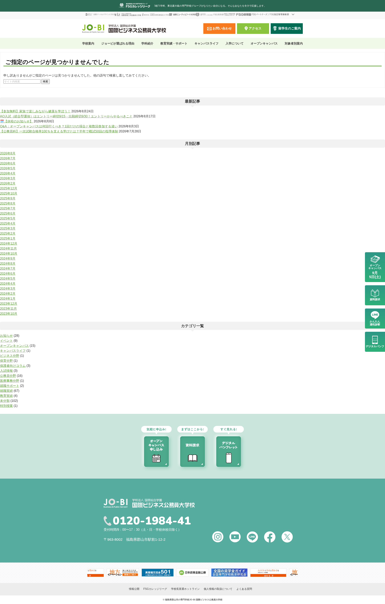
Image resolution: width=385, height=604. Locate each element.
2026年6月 (7, 163)
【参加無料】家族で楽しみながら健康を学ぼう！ (35, 111)
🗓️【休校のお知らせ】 (16, 121)
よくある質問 (244, 588)
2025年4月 (7, 223)
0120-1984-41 (152, 520)
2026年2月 (7, 183)
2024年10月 (8, 253)
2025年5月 (7, 218)
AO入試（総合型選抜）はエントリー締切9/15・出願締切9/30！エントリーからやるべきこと (66, 116)
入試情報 (6, 370)
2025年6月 (7, 213)
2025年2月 (7, 233)
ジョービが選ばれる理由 (117, 43)
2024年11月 (8, 248)
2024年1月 (7, 298)
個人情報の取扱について (218, 588)
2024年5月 (7, 278)
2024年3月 (7, 288)
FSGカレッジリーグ (155, 588)
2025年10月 (8, 193)
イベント (6, 340)
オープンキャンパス (264, 43)
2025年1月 (7, 238)
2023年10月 (8, 313)
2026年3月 (7, 178)
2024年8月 (7, 263)
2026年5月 (7, 168)
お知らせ (6, 335)
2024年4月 (7, 283)
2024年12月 (8, 243)
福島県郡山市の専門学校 (177, 599)
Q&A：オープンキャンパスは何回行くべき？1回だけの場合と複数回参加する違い (59, 126)
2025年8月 (7, 203)
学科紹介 (147, 43)
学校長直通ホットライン (185, 588)
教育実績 (6, 395)
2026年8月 (7, 153)
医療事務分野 (9, 380)
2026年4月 (7, 173)
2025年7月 (7, 208)
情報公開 (134, 588)
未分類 (5, 400)
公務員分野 (8, 375)
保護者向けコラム (13, 365)
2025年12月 (8, 188)
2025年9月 (7, 198)
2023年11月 (8, 308)
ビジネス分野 (9, 355)
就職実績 (6, 390)
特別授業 (6, 405)
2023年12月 (8, 303)
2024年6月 (7, 273)
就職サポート (9, 385)
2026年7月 (7, 158)
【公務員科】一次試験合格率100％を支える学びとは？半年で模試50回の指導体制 (59, 131)
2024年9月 (7, 258)
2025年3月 (7, 228)
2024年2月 (7, 293)
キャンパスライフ (13, 350)
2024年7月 (7, 268)
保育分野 (6, 360)
